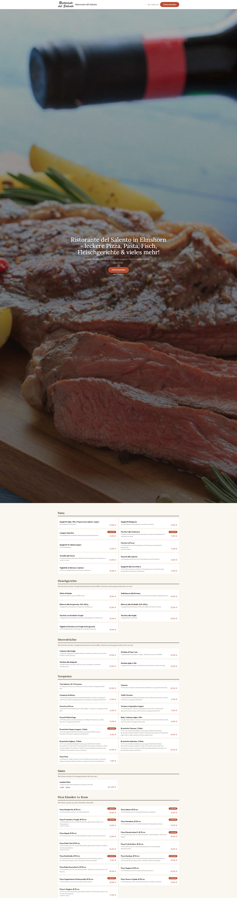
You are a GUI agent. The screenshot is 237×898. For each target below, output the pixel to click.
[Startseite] (66, 4)
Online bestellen (169, 4)
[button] (88, 523)
